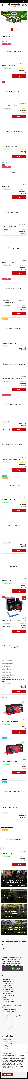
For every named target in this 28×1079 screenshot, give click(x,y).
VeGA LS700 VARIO (8, 262)
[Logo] (14, 5)
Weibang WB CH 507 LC (9, 303)
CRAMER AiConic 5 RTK (9, 853)
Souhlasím (8, 1075)
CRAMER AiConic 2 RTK (9, 500)
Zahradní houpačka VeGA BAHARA (12, 378)
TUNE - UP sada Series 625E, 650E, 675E (14, 621)
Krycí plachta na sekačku (10, 762)
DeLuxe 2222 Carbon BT (9, 419)
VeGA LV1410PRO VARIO (9, 227)
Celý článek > (22, 885)
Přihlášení (15, 1)
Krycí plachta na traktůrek (10, 721)
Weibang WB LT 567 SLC (9, 106)
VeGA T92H (5, 186)
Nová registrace (23, 1)
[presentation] (2, 848)
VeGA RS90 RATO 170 (8, 65)
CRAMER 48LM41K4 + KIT (9, 146)
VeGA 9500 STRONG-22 (9, 343)
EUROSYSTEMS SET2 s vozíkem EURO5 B (13, 459)
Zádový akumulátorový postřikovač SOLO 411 (13, 680)
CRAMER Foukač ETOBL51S (9, 808)
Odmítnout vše (8, 1071)
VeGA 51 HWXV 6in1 (8, 540)
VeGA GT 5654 (6, 580)
